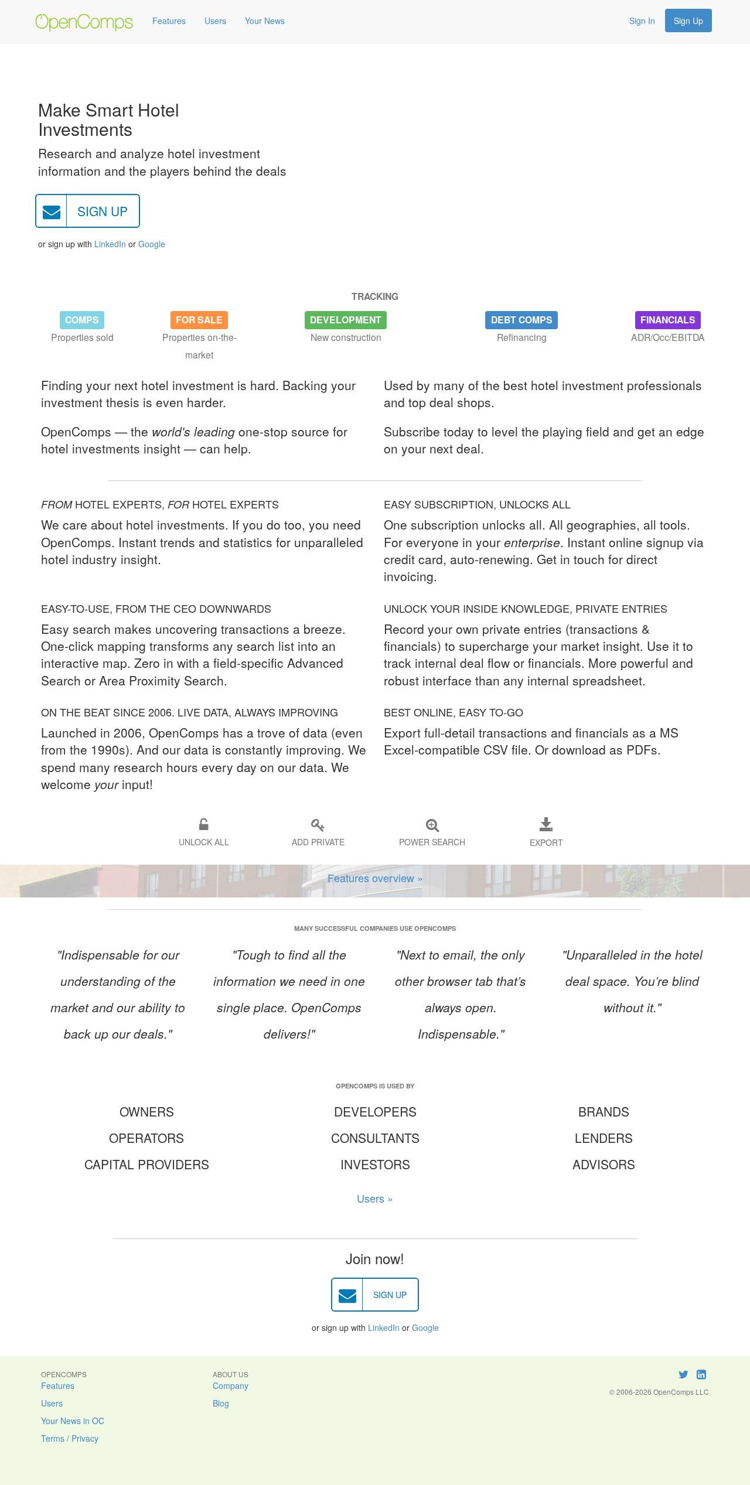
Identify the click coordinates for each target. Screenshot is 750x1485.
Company (230, 1385)
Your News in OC (72, 1420)
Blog (221, 1403)
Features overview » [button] (375, 877)
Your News (265, 20)
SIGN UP (102, 211)
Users (215, 20)
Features (169, 20)
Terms (52, 1438)
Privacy (84, 1438)
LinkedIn (110, 244)
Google (151, 244)
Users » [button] (375, 1198)
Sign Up (688, 20)
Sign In (642, 20)
